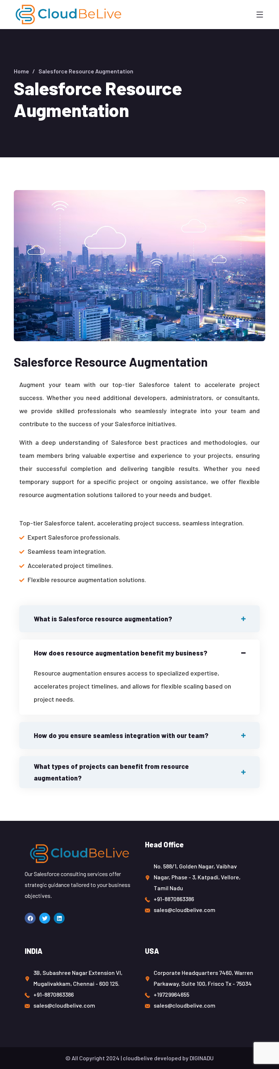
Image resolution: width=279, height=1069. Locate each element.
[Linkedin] (59, 918)
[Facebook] (30, 918)
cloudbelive (138, 1057)
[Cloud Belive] (68, 15)
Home (21, 71)
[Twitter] (44, 918)
